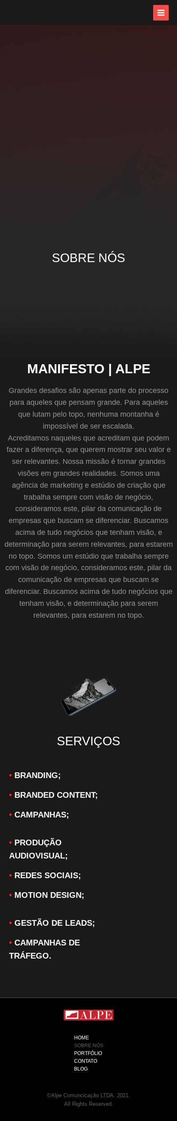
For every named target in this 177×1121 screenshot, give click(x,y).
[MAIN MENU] (161, 13)
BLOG (81, 1069)
